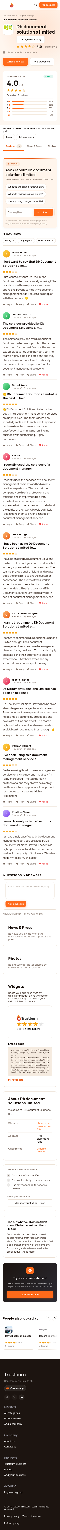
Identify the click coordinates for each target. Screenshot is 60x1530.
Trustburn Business (15, 1463)
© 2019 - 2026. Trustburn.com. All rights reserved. (26, 1508)
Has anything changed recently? (25, 201)
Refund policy (12, 1523)
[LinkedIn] (21, 1397)
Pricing (8, 1469)
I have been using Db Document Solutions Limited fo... (26, 545)
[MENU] (5, 5)
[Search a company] (36, 5)
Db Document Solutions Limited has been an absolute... (29, 691)
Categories (8, 15)
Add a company (13, 1423)
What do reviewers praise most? (26, 194)
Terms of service (31, 1516)
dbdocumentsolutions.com (44, 1126)
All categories (12, 1413)
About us (9, 1441)
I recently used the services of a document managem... (26, 466)
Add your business (15, 1474)
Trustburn (15, 1374)
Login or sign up (13, 1492)
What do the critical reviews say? (26, 186)
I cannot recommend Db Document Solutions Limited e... (28, 624)
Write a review (12, 1418)
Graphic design (26, 15)
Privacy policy (11, 1516)
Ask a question (16, 903)
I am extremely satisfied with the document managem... (27, 823)
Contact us (10, 1446)
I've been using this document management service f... (25, 757)
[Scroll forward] (54, 1318)
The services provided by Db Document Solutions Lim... (23, 325)
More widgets (15, 1080)
